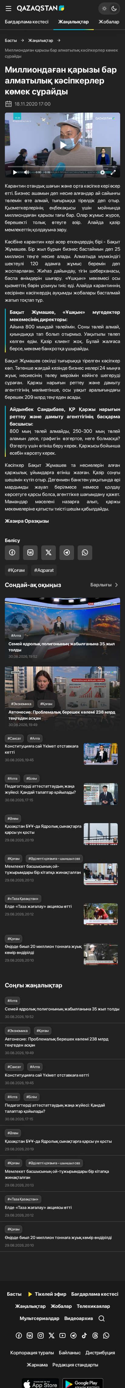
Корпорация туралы (32, 1353)
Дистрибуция (100, 1353)
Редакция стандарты (75, 1365)
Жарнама (37, 1365)
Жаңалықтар (73, 22)
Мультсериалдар (39, 1318)
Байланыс (70, 1353)
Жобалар (109, 22)
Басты (11, 40)
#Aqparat (44, 570)
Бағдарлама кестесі (27, 22)
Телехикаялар (93, 1306)
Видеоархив (78, 1318)
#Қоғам (16, 570)
